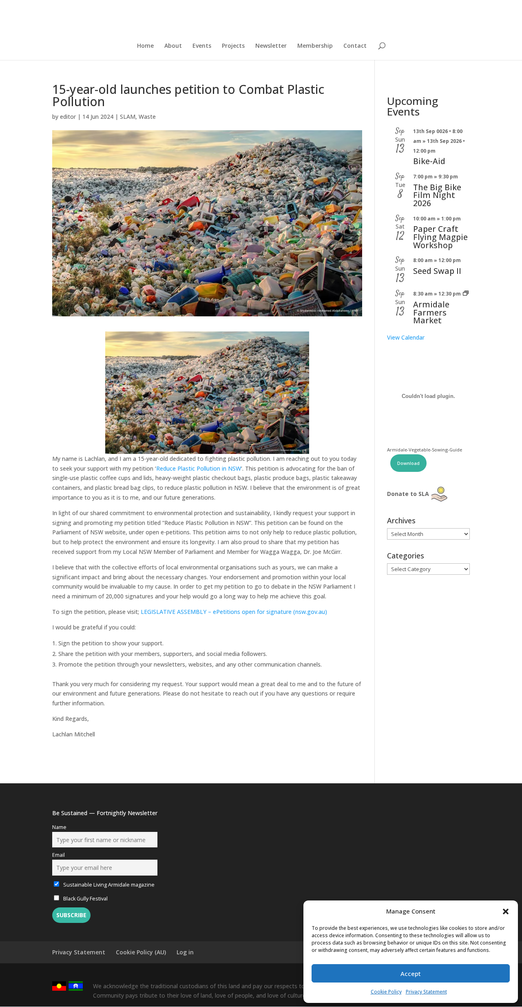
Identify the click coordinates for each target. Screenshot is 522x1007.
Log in (185, 952)
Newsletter (271, 46)
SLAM (127, 116)
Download (408, 463)
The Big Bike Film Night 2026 (437, 195)
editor (68, 116)
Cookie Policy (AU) (141, 952)
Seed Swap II (437, 270)
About (173, 46)
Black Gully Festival (85, 898)
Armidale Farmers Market (431, 312)
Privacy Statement (426, 991)
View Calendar (406, 337)
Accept (410, 973)
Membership (315, 46)
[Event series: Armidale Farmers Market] (466, 293)
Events (201, 46)
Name (59, 827)
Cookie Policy (386, 991)
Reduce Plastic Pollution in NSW (198, 468)
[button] (506, 911)
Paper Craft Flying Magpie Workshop (440, 236)
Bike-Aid (429, 161)
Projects (233, 46)
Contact (355, 46)
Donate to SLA (408, 494)
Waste (147, 116)
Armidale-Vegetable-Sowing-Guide (424, 450)
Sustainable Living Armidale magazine (108, 884)
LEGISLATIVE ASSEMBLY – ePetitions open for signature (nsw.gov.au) (234, 612)
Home (145, 46)
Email (58, 854)
